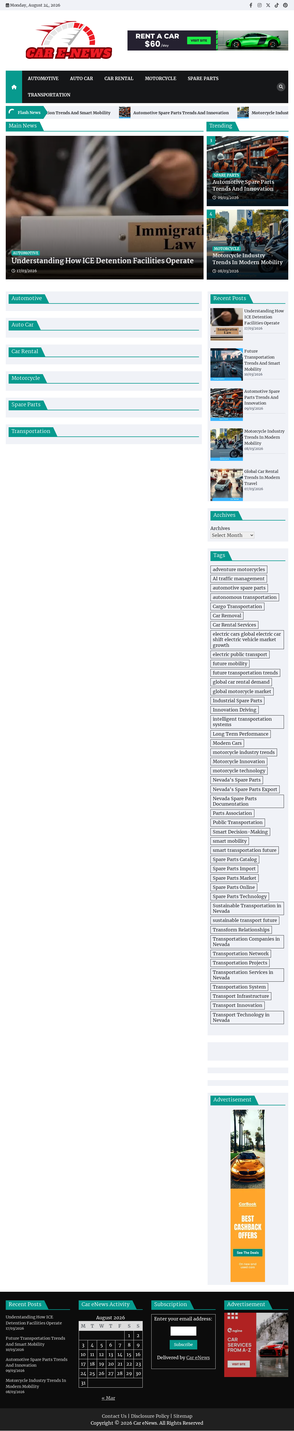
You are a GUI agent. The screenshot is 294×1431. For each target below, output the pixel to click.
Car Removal (227, 615)
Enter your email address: (183, 1338)
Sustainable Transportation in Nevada (247, 908)
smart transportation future (244, 850)
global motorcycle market (242, 691)
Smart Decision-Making (240, 832)
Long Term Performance (240, 734)
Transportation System (239, 987)
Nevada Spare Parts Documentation (235, 801)
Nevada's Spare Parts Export (245, 789)
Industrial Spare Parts (237, 700)
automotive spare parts (239, 588)
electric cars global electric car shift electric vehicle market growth (247, 639)
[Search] (281, 87)
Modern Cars (227, 743)
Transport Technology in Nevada (241, 1017)
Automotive (43, 78)
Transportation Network (241, 953)
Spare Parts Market (234, 878)
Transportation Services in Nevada (243, 975)
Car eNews (198, 1357)
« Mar (108, 1398)
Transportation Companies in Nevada (246, 941)
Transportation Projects (240, 963)
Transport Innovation (237, 1005)
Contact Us (114, 1416)
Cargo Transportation (237, 606)
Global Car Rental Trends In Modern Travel (244, 259)
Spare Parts (203, 78)
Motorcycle (160, 78)
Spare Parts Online (234, 887)
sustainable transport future (245, 920)
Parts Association (232, 813)
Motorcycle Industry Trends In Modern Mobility (247, 186)
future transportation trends (245, 673)
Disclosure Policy (150, 1416)
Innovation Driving (234, 710)
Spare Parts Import (234, 868)
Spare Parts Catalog (235, 859)
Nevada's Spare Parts (237, 780)
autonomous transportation (245, 597)
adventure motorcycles (239, 569)
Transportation (49, 95)
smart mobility (230, 841)
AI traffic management (239, 578)
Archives (220, 528)
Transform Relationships (241, 930)
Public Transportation (238, 822)
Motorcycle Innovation (239, 761)
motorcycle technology (239, 770)
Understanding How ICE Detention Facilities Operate (102, 261)
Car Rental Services (234, 625)
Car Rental (119, 78)
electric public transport (240, 654)
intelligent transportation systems (242, 721)
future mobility (230, 663)
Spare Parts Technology (240, 896)
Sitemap (182, 1416)
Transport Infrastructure (241, 996)
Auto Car (81, 78)
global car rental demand (241, 682)
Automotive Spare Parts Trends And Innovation (146, 112)
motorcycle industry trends (244, 752)
